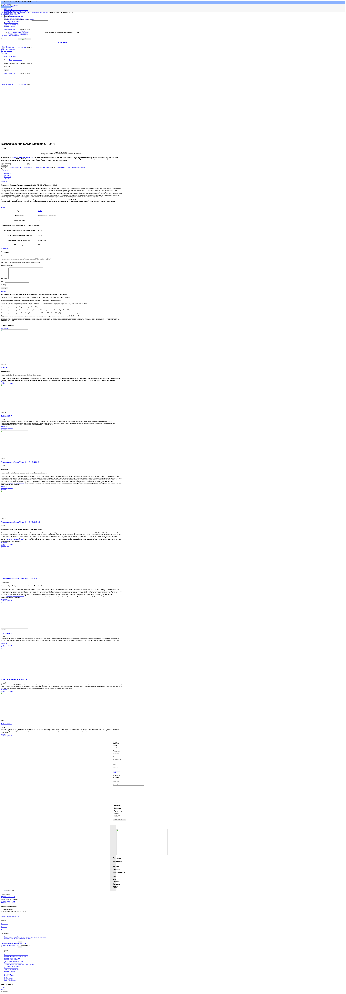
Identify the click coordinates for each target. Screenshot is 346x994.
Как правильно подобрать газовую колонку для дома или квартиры (25, 937)
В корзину (4, 165)
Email (3, 285)
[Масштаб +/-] (7, 991)
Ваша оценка (5, 265)
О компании (4, 924)
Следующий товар (6, 51)
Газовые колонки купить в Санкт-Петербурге (20, 12)
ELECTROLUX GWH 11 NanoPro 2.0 (15, 679)
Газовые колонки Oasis (41, 12)
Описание (7, 173)
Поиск (20, 942)
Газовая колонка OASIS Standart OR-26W (13, 47)
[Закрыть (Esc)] (1, 991)
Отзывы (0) (7, 177)
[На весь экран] (5, 991)
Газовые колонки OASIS (63, 167)
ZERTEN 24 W (6, 633)
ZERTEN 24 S (6, 724)
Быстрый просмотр (7, 383)
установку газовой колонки (15, 483)
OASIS (40, 211)
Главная (3, 12)
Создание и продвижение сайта (10, 945)
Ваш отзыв (4, 278)
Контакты (4, 927)
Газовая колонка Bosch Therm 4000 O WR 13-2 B (20, 462)
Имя (2, 281)
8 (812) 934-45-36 (8, 896)
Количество (6, 163)
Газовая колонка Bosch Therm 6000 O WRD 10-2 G (20, 578)
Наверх (3, 989)
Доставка (7, 178)
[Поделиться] (3, 991)
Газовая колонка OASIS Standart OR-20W (13, 84)
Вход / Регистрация (10, 980)
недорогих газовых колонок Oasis (22, 157)
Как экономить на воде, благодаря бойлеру (17, 938)
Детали (6, 175)
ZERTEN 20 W (6, 416)
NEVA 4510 (5, 368)
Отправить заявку (116, 771)
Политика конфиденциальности (10, 930)
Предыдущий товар (7, 14)
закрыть (3, 987)
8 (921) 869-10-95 (8, 902)
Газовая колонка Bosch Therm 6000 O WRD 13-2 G (20, 522)
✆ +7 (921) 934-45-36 (61, 43)
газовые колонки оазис (79, 167)
